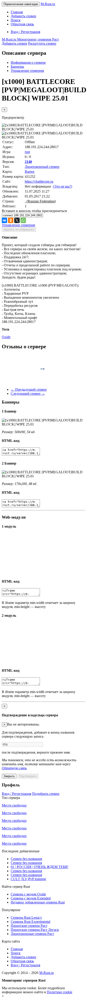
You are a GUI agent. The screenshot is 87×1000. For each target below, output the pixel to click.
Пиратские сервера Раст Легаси (35, 930)
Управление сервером (27, 70)
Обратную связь (14, 768)
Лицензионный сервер (42, 167)
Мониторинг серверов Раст (30, 39)
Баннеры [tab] (17, 66)
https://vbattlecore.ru (39, 181)
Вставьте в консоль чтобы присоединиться (34, 211)
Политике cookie (59, 992)
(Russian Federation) (40, 201)
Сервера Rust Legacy (26, 917)
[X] (17, 220)
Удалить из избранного (19, 229)
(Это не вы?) (62, 186)
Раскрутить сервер (42, 43)
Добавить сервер (23, 16)
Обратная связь (22, 24)
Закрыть (9, 776)
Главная (17, 12)
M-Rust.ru (48, 4)
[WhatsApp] (23, 220)
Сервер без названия (26, 859)
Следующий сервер (28, 393)
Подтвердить (28, 776)
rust (27, 152)
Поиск (16, 20)
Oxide (6, 337)
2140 (28, 162)
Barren (29, 171)
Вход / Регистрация (25, 32)
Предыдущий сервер (29, 389)
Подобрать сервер (45, 794)
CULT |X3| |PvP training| (28, 879)
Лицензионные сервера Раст (32, 934)
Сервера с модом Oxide (28, 894)
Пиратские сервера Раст (29, 926)
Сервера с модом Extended (31, 898)
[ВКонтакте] (4, 220)
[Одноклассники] (10, 220)
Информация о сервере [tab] (28, 62)
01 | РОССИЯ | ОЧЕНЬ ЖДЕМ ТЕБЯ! (39, 867)
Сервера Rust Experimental (30, 921)
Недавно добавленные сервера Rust (38, 902)
